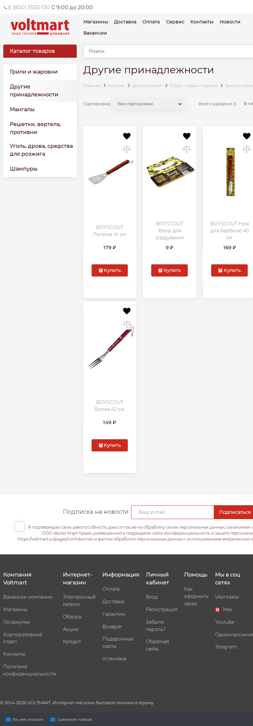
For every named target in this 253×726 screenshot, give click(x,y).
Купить (112, 270)
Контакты (201, 22)
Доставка (125, 22)
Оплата (151, 22)
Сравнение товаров (75, 719)
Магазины (95, 22)
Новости (230, 22)
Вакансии (95, 33)
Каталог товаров (32, 51)
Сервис (175, 22)
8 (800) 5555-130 (29, 7)
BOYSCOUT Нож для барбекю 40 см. (229, 231)
